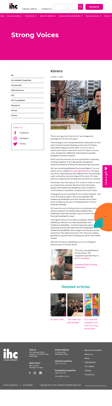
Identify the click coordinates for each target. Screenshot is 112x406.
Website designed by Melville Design (95, 385)
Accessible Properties (21, 80)
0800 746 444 (60, 373)
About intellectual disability (69, 16)
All (12, 75)
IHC (12, 95)
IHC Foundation (18, 100)
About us (89, 354)
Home (2, 16)
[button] (14, 16)
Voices (14, 115)
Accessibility (28, 385)
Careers (88, 371)
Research (15, 105)
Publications (90, 362)
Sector (14, 110)
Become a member (93, 350)
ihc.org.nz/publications (80, 171)
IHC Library (89, 366)
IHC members (83, 258)
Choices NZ (16, 85)
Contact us (46, 9)
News (87, 358)
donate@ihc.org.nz (62, 376)
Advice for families (47, 16)
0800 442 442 (60, 364)
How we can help (13, 16)
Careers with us (29, 9)
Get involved (30, 16)
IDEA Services (17, 90)
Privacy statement (10, 385)
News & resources (92, 16)
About (107, 16)
